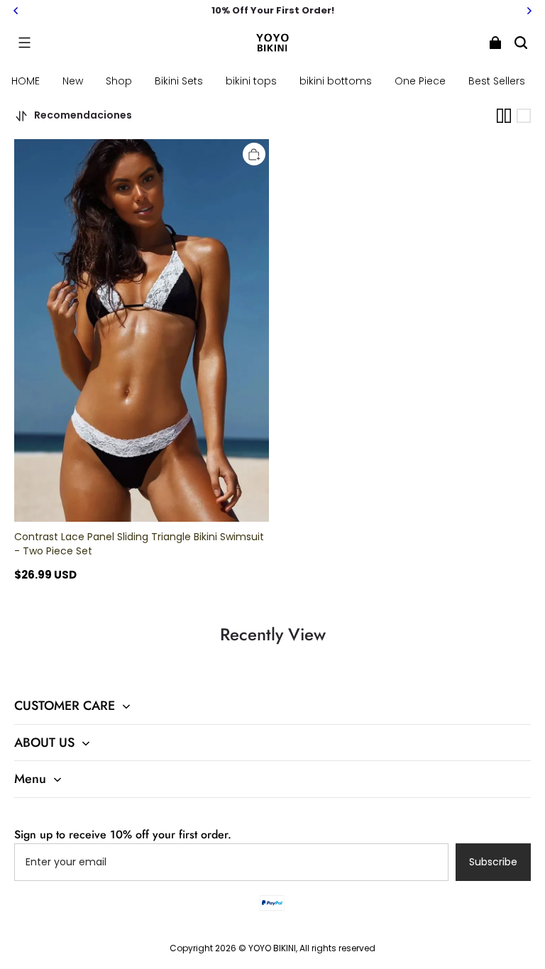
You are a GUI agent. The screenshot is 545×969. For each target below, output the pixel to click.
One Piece (420, 81)
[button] (24, 43)
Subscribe (493, 862)
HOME (25, 81)
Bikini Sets (179, 81)
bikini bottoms (335, 81)
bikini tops (251, 81)
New (72, 81)
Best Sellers (496, 81)
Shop (119, 81)
